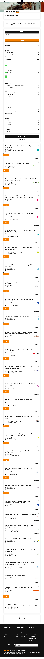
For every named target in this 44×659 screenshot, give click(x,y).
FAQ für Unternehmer (20, 636)
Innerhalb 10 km (10, 52)
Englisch (8, 122)
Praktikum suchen (32, 638)
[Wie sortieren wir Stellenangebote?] (38, 45)
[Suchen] (40, 1)
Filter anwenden (22, 136)
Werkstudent (12, 11)
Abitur (8, 109)
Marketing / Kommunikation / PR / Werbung (15, 85)
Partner (5, 636)
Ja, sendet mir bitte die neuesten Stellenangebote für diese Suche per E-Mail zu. (21, 24)
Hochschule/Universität (11, 111)
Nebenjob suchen (32, 634)
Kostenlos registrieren (20, 629)
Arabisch (9, 124)
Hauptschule (9, 102)
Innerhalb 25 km (10, 54)
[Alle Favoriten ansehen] (4, 1)
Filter (21, 31)
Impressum (21, 653)
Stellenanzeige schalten (21, 632)
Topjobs (8, 131)
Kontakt (5, 634)
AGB (9, 653)
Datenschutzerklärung (14, 653)
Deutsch (8, 120)
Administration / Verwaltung (12, 92)
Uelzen (17, 11)
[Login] (42, 1)
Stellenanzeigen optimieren (21, 634)
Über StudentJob (7, 629)
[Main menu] (1, 1)
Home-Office (9, 70)
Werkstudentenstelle (11, 77)
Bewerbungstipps (32, 640)
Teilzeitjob (9, 72)
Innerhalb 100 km (10, 59)
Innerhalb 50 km (10, 56)
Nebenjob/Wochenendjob (12, 65)
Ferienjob (9, 68)
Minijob (8, 74)
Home (6, 11)
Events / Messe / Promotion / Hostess (14, 89)
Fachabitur (9, 107)
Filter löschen (22, 139)
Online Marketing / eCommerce (13, 87)
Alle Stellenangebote (33, 632)
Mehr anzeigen (8, 78)
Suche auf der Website (9, 644)
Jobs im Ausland (32, 642)
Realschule (9, 105)
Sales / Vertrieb (10, 94)
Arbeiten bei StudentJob (8, 632)
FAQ (4, 638)
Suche (22, 40)
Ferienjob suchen (32, 636)
